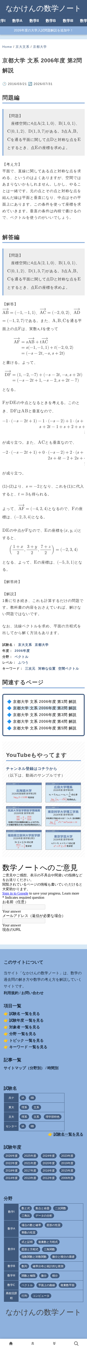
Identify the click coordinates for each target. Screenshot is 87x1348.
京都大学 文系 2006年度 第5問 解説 (45, 728)
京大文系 (22, 47)
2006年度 (22, 651)
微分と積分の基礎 (63, 1256)
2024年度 (49, 1155)
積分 (55, 1275)
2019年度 (67, 1163)
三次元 (30, 668)
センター (11, 1126)
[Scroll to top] (33, 1343)
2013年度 (30, 1178)
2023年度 (67, 1155)
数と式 (26, 1208)
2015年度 (67, 1170)
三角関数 (49, 1249)
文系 (36, 1107)
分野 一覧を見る (22, 1034)
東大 (11, 1107)
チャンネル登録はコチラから (31, 769)
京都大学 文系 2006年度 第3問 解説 (45, 715)
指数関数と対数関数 (34, 1256)
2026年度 (12, 1155)
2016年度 (49, 1170)
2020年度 (49, 1163)
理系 (24, 1107)
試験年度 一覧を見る (26, 1020)
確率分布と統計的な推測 (48, 1266)
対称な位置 (47, 668)
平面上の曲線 (46, 1285)
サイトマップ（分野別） (24, 1068)
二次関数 (60, 1208)
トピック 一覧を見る (26, 1040)
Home (7, 47)
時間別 (52, 1068)
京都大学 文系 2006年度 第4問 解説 (45, 721)
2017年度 (30, 1170)
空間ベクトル (68, 668)
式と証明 (27, 1242)
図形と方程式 (30, 1249)
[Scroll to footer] (54, 1343)
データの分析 (43, 1215)
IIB (32, 1097)
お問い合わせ (32, 993)
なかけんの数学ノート (43, 8)
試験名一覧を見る (68, 1134)
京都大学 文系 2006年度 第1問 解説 (45, 702)
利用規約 (11, 993)
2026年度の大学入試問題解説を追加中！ (43, 30)
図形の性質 (54, 1225)
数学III (68, 21)
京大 (11, 1116)
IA (23, 1097)
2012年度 (49, 1178)
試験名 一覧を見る (24, 1014)
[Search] (76, 1343)
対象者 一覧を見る (24, 1027)
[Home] (11, 1343)
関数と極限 (28, 1275)
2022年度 (12, 1163)
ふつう (23, 662)
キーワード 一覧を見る (28, 1047)
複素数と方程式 (48, 1242)
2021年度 (30, 1163)
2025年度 (30, 1155)
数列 (24, 1266)
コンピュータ (41, 1295)
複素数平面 (67, 1285)
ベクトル (22, 657)
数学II (34, 21)
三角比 (26, 1215)
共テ (11, 1097)
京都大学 (40, 47)
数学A (17, 21)
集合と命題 (42, 1208)
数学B (51, 21)
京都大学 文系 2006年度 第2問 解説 (45, 708)
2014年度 (12, 1178)
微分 (44, 1275)
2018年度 (12, 1170)
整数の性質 (28, 1232)
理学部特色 (53, 1116)
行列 (24, 1295)
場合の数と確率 (31, 1225)
